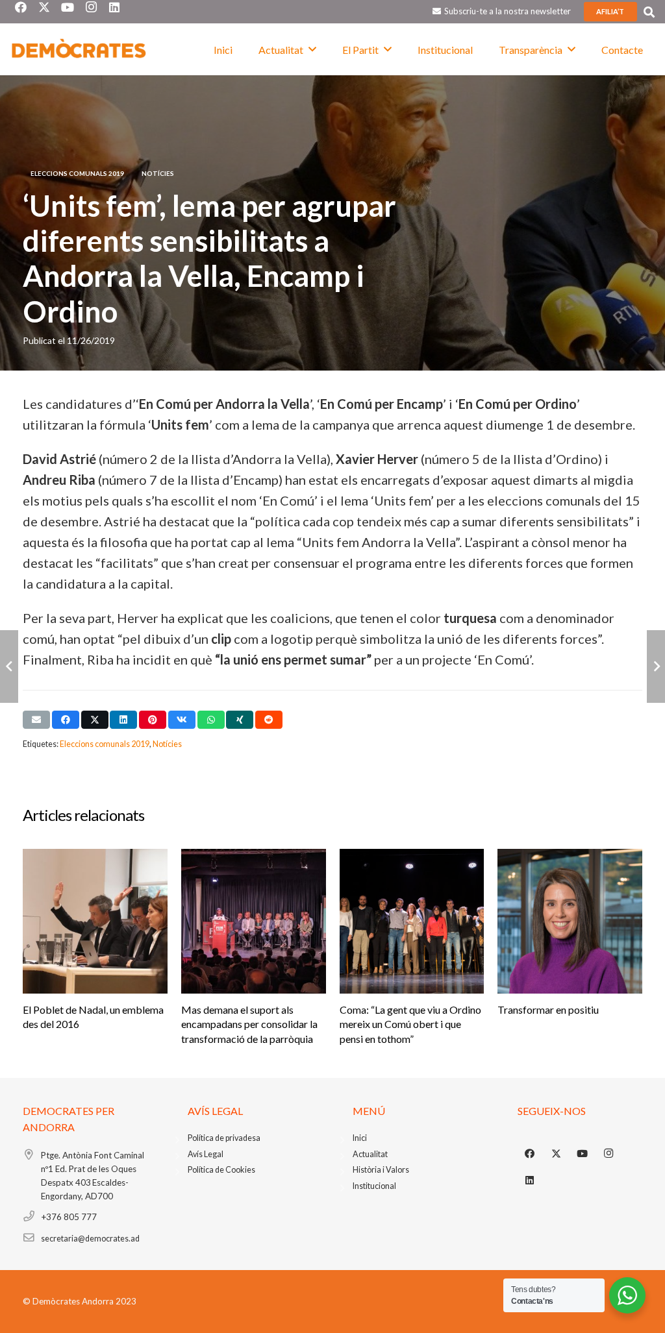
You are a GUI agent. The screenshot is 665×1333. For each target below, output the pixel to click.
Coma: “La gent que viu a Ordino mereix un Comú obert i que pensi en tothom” (410, 1024)
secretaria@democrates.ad (90, 1238)
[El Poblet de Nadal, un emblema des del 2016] (95, 921)
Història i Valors (381, 1170)
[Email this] (36, 720)
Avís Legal (205, 1154)
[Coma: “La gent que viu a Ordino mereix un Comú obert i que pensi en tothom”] (412, 921)
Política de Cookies (221, 1170)
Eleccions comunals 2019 (104, 744)
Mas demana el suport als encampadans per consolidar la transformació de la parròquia (249, 1024)
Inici (360, 1138)
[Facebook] (530, 1154)
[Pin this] (152, 720)
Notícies (167, 744)
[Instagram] (609, 1154)
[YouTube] (582, 1154)
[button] (649, 12)
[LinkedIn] (530, 1180)
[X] (556, 1154)
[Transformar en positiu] (569, 921)
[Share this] (65, 720)
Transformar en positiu (548, 1009)
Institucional (374, 1186)
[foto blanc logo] (79, 49)
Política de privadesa (224, 1138)
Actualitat (370, 1154)
